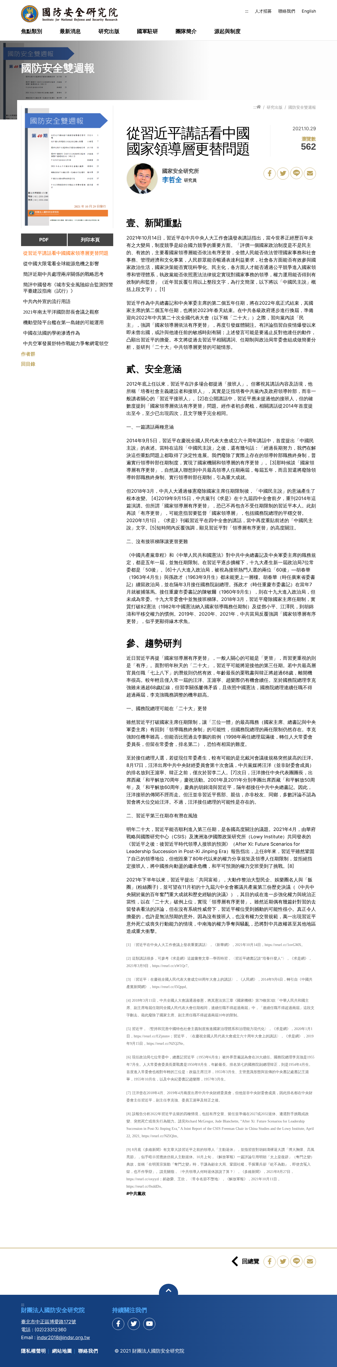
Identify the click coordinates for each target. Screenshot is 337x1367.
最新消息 (70, 31)
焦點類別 (31, 31)
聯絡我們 (286, 11)
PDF (44, 239)
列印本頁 (90, 239)
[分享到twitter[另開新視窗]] (134, 1324)
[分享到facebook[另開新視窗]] (118, 1324)
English (309, 11)
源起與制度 (227, 31)
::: (246, 11)
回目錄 (28, 364)
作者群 (28, 354)
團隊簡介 (186, 31)
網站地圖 (62, 1351)
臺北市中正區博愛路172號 (48, 1321)
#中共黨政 (136, 1193)
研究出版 (109, 31)
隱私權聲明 (33, 1351)
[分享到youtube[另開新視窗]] (149, 1324)
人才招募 (263, 11)
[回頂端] (168, 1293)
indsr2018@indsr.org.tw (63, 1337)
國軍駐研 (147, 31)
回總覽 (250, 1261)
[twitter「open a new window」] (283, 174)
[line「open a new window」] (296, 173)
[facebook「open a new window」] (270, 174)
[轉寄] (310, 174)
